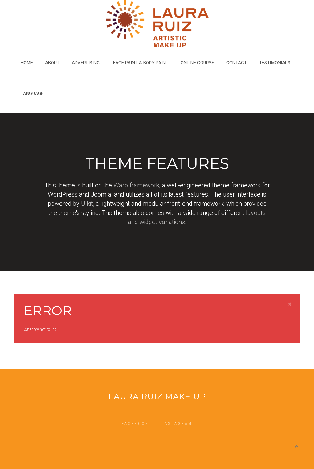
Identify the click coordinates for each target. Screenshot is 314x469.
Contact (236, 63)
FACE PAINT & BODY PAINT (140, 63)
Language (32, 93)
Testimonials (274, 63)
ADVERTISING (86, 63)
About (52, 63)
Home (27, 63)
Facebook (135, 424)
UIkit (87, 203)
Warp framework (136, 185)
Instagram (177, 424)
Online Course (197, 63)
